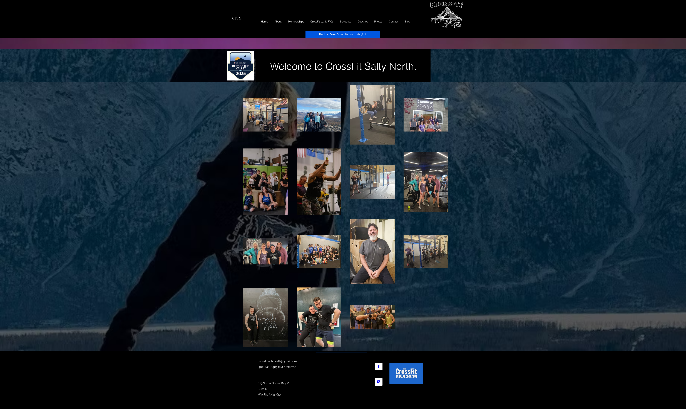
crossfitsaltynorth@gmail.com (277, 361)
